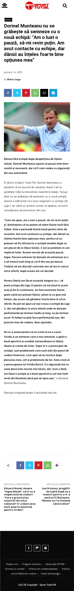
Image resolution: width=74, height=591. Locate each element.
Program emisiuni (31, 564)
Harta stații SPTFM (54, 564)
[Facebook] (8, 93)
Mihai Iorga (14, 79)
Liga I (8, 19)
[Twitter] (17, 93)
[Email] (44, 93)
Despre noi (12, 564)
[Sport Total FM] (37, 5)
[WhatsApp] (35, 93)
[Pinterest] (26, 93)
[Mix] (37, 548)
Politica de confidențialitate (43, 568)
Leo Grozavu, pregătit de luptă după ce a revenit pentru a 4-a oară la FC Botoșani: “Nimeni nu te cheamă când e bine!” (55, 496)
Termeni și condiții (14, 568)
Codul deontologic (50, 573)
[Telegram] (53, 93)
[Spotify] (45, 548)
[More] (57, 465)
